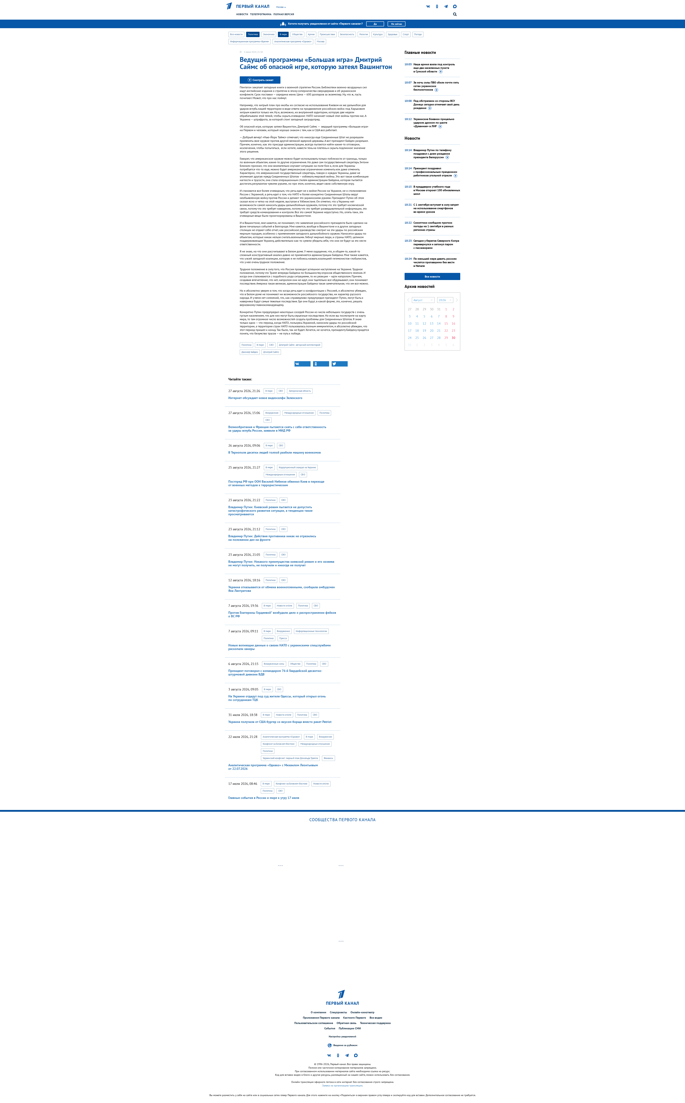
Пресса (283, 638)
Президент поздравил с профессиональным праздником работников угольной (435, 171)
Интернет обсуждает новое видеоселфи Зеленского (265, 398)
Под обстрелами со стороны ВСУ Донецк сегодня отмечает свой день (436, 104)
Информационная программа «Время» (249, 41)
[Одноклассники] (321, 364)
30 (431, 309)
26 (424, 338)
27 (410, 309)
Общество (297, 34)
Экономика (268, 34)
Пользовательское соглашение (313, 1023)
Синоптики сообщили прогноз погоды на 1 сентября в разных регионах (433, 226)
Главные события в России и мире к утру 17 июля (263, 798)
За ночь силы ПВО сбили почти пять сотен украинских (436, 86)
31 (439, 309)
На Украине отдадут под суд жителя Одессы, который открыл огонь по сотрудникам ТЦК (277, 698)
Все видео (376, 1017)
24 (410, 338)
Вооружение (271, 412)
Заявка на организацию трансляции (342, 1085)
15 (446, 323)
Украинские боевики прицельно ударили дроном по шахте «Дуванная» (433, 122)
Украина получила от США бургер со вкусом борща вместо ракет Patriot (279, 722)
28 (417, 309)
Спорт (406, 34)
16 (453, 323)
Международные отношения (299, 412)
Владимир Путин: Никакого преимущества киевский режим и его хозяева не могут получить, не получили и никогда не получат (281, 563)
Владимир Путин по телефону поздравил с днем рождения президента (432, 153)
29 (424, 309)
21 (439, 331)
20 (431, 331)
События (329, 1028)
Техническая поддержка (375, 1023)
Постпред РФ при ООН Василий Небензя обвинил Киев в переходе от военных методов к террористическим (276, 483)
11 (417, 323)
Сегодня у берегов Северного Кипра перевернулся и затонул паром (436, 244)
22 (446, 331)
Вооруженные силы (274, 663)
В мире (283, 34)
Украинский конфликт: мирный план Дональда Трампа (290, 758)
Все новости (236, 34)
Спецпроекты (338, 1012)
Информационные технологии (311, 631)
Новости (242, 14)
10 (410, 323)
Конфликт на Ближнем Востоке (279, 743)
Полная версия (283, 14)
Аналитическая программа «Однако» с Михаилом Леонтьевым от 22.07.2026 (273, 767)
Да (375, 24)
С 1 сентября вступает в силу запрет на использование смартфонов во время (436, 208)
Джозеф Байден (250, 352)
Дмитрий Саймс (271, 352)
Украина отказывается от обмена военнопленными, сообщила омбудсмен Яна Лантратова (281, 589)
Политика (253, 34)
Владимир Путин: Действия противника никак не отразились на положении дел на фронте (272, 538)
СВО (271, 344)
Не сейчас (396, 24)
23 (453, 331)
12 (424, 323)
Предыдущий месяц (408, 300)
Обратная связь (346, 1023)
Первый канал (253, 6)
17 (410, 331)
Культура (377, 34)
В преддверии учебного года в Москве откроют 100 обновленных (436, 190)
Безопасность (347, 34)
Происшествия (327, 34)
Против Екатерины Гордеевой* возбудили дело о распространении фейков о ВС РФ (282, 614)
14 (439, 323)
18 (417, 331)
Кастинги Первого (354, 1017)
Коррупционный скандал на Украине (297, 467)
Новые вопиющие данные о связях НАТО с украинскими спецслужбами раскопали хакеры (279, 647)
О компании (318, 1012)
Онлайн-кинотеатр (362, 1012)
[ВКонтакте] (303, 364)
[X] (340, 364)
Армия (311, 34)
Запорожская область (300, 390)
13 (431, 323)
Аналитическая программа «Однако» (292, 41)
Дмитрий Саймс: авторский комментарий (299, 344)
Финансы (328, 758)
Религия (363, 34)
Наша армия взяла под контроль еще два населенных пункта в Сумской (434, 67)
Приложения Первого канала (321, 1017)
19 (424, 331)
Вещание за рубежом (345, 1045)
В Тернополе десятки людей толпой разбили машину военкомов (274, 452)
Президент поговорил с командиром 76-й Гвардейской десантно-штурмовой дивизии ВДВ (275, 672)
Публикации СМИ (350, 1028)
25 (417, 338)
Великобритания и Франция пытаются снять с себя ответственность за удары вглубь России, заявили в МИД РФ (277, 429)
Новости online (284, 605)
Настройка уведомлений (342, 1036)
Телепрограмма (261, 14)
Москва (320, 41)
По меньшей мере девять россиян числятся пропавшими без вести (435, 262)
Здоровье (393, 34)
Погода (418, 34)
